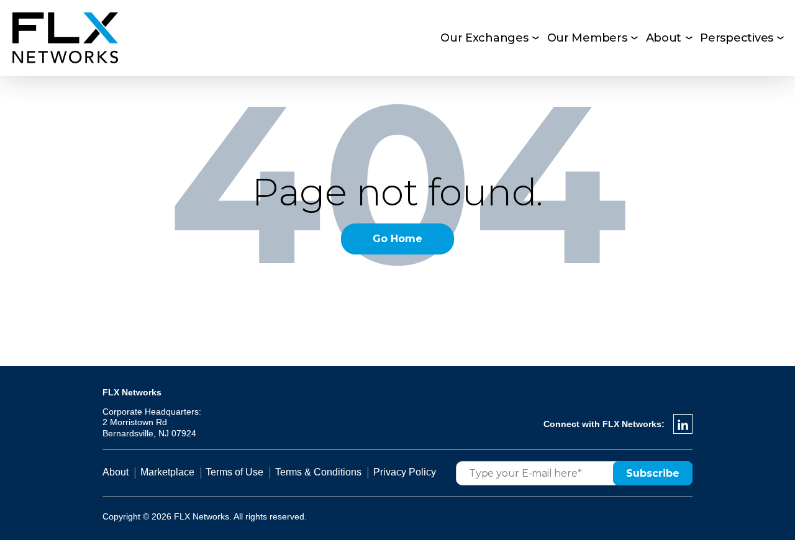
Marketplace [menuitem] (167, 472)
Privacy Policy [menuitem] (404, 472)
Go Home (397, 239)
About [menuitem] (664, 38)
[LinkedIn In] (683, 424)
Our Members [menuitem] (587, 38)
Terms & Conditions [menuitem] (318, 472)
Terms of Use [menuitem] (234, 472)
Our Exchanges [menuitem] (484, 38)
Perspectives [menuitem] (736, 38)
